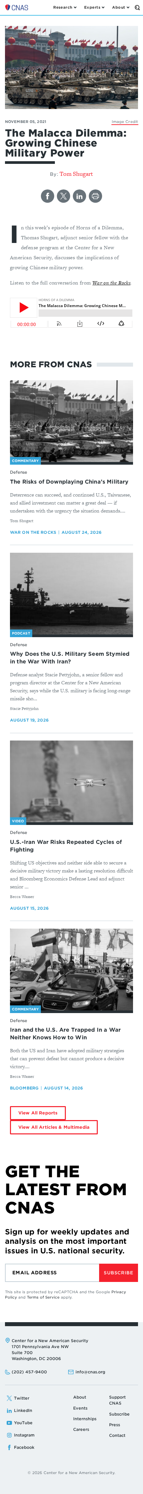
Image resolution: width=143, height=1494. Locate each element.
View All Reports (38, 1112)
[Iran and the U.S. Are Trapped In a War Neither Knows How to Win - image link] (71, 970)
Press (114, 1424)
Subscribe (118, 1272)
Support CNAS (117, 1400)
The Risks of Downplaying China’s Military (69, 482)
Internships (84, 1418)
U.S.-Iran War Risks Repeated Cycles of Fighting (66, 846)
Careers (81, 1429)
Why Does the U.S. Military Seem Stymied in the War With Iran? (69, 658)
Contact (117, 1435)
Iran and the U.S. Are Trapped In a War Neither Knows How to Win (65, 1034)
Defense (18, 472)
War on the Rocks (111, 282)
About (79, 1397)
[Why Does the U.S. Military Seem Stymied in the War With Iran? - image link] (71, 594)
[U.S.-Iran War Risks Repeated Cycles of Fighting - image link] (71, 782)
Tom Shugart (76, 174)
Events (80, 1408)
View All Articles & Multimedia (53, 1127)
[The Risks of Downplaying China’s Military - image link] (71, 421)
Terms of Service (43, 1297)
